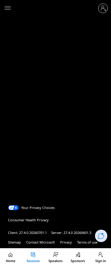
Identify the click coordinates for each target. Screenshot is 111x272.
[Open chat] (101, 236)
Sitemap (14, 242)
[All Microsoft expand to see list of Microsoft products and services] (7, 8)
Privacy (66, 242)
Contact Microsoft (40, 242)
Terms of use (87, 242)
